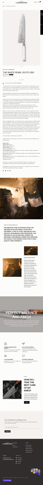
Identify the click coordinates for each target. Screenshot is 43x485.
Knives (14, 445)
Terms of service (29, 450)
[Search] (38, 2)
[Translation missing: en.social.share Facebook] (3, 170)
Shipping (4, 76)
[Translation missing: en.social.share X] (5, 170)
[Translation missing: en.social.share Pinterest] (8, 170)
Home (4, 6)
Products (15, 442)
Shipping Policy (29, 448)
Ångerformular (29, 452)
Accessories (15, 446)
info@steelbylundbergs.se (8, 459)
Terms (27, 442)
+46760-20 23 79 (7, 457)
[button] (27, 402)
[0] (39, 2)
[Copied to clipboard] (10, 170)
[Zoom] (38, 12)
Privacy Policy (28, 445)
